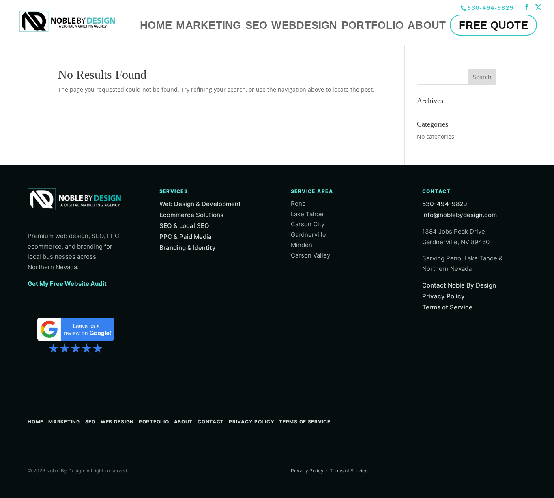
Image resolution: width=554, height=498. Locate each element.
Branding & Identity (187, 247)
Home (35, 422)
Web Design (117, 422)
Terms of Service (447, 307)
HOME (156, 25)
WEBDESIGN (304, 25)
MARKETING (208, 25)
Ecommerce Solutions (191, 215)
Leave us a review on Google (76, 334)
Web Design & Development (200, 204)
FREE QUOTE (493, 25)
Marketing (64, 422)
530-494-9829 (444, 204)
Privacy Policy (443, 296)
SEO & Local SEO (184, 226)
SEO (256, 25)
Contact (211, 422)
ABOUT (427, 25)
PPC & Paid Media (185, 236)
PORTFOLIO (372, 25)
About (183, 422)
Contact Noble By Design (459, 285)
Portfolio (154, 422)
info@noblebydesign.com (459, 215)
